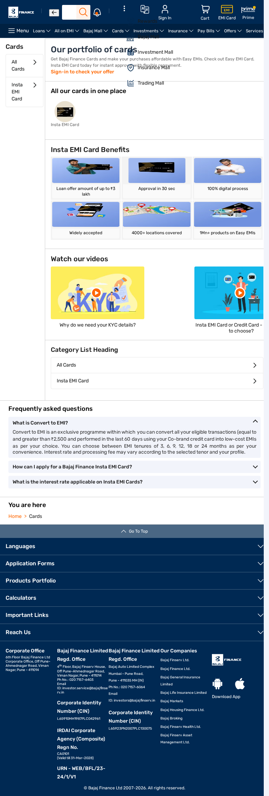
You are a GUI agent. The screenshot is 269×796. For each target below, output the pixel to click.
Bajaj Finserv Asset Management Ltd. (176, 738)
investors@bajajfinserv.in (134, 700)
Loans (43, 33)
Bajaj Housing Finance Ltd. (182, 710)
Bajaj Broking (171, 718)
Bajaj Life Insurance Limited (183, 693)
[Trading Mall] (126, 83)
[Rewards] (126, 21)
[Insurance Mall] (126, 67)
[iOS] (240, 684)
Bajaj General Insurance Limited (180, 680)
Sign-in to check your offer (82, 72)
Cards (121, 33)
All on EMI (68, 33)
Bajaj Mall (96, 33)
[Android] (217, 684)
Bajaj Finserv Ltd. (174, 660)
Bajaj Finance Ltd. (175, 669)
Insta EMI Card (17, 92)
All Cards (18, 65)
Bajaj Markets (171, 701)
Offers (234, 33)
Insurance (181, 33)
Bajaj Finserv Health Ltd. (180, 727)
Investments (149, 33)
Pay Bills (210, 33)
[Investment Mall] (126, 52)
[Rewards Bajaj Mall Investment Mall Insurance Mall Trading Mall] (124, 50)
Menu (22, 31)
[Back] (54, 13)
